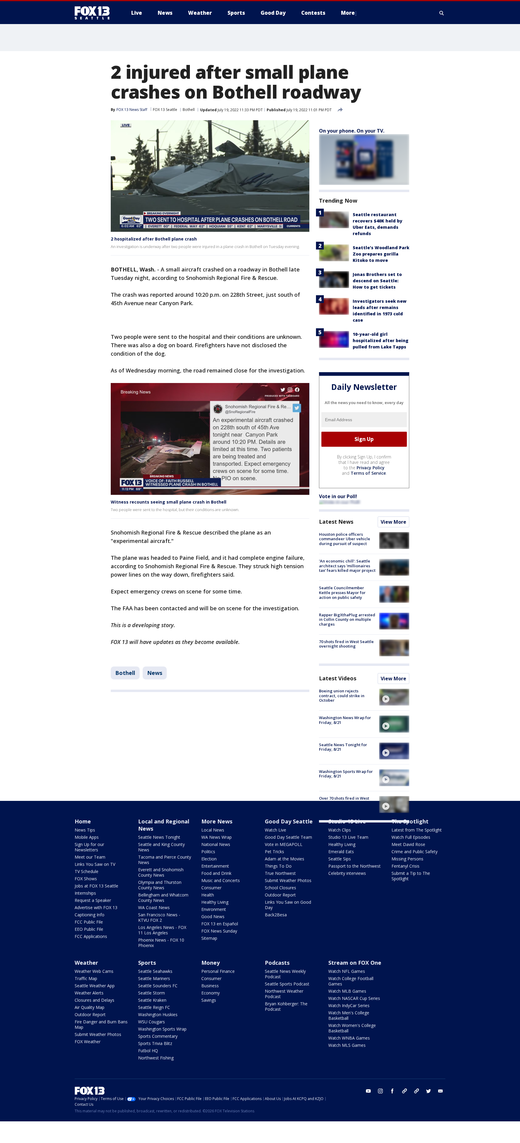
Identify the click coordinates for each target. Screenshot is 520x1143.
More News (216, 821)
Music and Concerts (220, 880)
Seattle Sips (339, 859)
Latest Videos (337, 678)
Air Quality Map (89, 1007)
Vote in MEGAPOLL (283, 844)
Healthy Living (214, 902)
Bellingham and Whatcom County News (163, 897)
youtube (368, 1091)
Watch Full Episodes (411, 837)
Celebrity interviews (347, 873)
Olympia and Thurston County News (159, 884)
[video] (394, 697)
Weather (86, 962)
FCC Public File (89, 922)
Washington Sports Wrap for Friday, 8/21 (346, 774)
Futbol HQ (148, 1050)
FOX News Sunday (219, 931)
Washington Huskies (158, 1014)
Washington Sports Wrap (162, 1029)
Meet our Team (90, 857)
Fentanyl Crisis (405, 866)
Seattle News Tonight (159, 837)
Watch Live (275, 830)
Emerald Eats (341, 851)
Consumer (211, 887)
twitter (428, 1091)
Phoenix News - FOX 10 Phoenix (161, 942)
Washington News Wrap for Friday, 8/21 (345, 720)
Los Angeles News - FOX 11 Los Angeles (162, 930)
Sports (147, 962)
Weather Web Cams (94, 971)
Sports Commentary (158, 1036)
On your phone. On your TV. (351, 130)
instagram (380, 1091)
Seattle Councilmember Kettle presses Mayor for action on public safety (342, 592)
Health (207, 895)
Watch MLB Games (347, 991)
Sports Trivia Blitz (155, 1043)
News (154, 672)
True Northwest (280, 873)
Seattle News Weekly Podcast (285, 973)
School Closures (280, 887)
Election (209, 859)
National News (215, 844)
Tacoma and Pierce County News (164, 859)
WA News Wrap (216, 837)
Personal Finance (218, 971)
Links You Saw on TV (95, 864)
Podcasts (277, 962)
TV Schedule (86, 871)
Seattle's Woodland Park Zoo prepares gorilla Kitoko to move (381, 254)
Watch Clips (339, 830)
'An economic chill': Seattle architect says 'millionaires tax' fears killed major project (347, 565)
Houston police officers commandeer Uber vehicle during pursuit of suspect (344, 539)
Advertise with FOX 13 (96, 907)
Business (210, 985)
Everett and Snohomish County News (161, 872)
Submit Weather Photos (288, 880)
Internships (85, 893)
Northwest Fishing (156, 1058)
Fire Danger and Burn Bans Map (101, 1024)
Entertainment (215, 866)
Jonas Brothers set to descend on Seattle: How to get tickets (377, 280)
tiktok (404, 1091)
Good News (212, 916)
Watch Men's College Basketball (348, 1015)
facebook (392, 1091)
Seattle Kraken (152, 1000)
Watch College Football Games (350, 981)
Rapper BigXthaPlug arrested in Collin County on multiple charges (347, 619)
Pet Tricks (274, 851)
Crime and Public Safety (415, 851)
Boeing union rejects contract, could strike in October (341, 695)
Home (83, 821)
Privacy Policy (371, 467)
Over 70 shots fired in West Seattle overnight (344, 800)
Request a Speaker (93, 900)
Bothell (189, 109)
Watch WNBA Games (349, 1038)
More (348, 12)
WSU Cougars (151, 1022)
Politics (208, 851)
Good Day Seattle (289, 821)
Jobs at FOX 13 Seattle (96, 886)
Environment (213, 909)
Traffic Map (86, 978)
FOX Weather (88, 1041)
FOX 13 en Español (219, 924)
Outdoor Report (280, 895)
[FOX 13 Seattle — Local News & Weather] (94, 13)
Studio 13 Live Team (348, 837)
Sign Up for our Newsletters (89, 847)
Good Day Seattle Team (288, 837)
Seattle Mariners (154, 978)
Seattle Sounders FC (158, 985)
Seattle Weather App (95, 985)
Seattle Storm (151, 993)
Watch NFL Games (346, 971)
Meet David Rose (408, 844)
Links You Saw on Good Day (288, 904)
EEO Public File (89, 929)
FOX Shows (86, 878)
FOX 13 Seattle (165, 109)
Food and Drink (216, 873)
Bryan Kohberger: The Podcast (286, 1006)
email (440, 1091)
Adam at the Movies (284, 859)
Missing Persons (407, 859)
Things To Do (278, 866)
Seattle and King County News (161, 847)
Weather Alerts (89, 993)
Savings (208, 1000)
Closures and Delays (94, 1000)
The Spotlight (410, 821)
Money (210, 962)
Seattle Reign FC (154, 1007)
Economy (210, 993)
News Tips (85, 830)
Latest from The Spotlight (417, 830)
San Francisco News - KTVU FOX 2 (159, 917)
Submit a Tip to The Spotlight (411, 875)
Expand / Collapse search (441, 12)
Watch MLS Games (347, 1045)
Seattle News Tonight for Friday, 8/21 (343, 747)
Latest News (336, 521)
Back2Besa (276, 915)
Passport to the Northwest (354, 866)
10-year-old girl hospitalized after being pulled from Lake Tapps (380, 340)
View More (393, 522)
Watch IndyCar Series (349, 1005)
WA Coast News (154, 907)
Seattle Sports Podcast (287, 984)
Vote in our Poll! (338, 496)
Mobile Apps (87, 837)
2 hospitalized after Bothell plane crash (154, 239)
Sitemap (209, 938)
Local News (212, 830)
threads (416, 1091)
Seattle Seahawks (155, 971)
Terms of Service (368, 473)
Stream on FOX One (354, 962)
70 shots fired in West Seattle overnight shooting (346, 644)
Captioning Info (89, 915)
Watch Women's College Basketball (352, 1028)
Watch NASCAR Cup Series (354, 998)
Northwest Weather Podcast (284, 993)
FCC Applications (91, 936)
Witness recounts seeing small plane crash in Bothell (168, 502)
